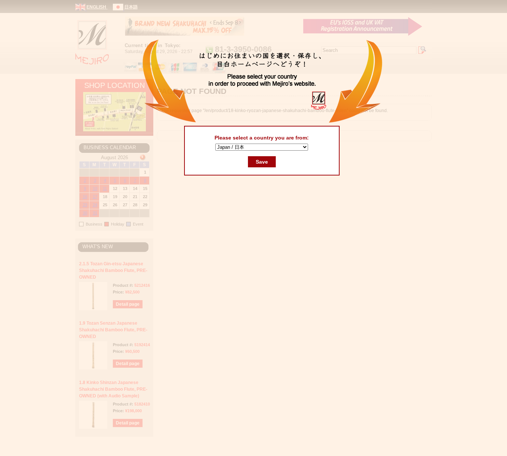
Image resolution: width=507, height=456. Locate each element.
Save (262, 162)
